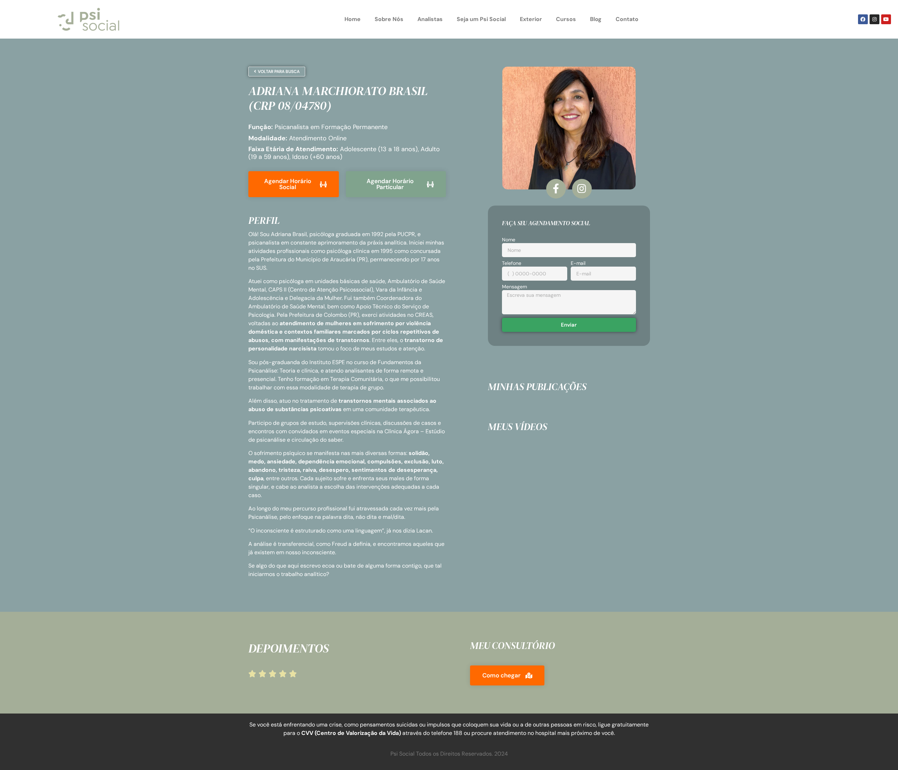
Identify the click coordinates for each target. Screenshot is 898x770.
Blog (596, 19)
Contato (627, 19)
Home (352, 19)
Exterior (531, 19)
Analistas (430, 19)
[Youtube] (886, 19)
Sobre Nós (389, 19)
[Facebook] (863, 19)
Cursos (566, 19)
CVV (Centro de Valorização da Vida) (351, 733)
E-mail (578, 263)
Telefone (511, 263)
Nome (508, 240)
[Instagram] (874, 19)
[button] (507, 675)
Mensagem (514, 287)
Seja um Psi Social (481, 19)
